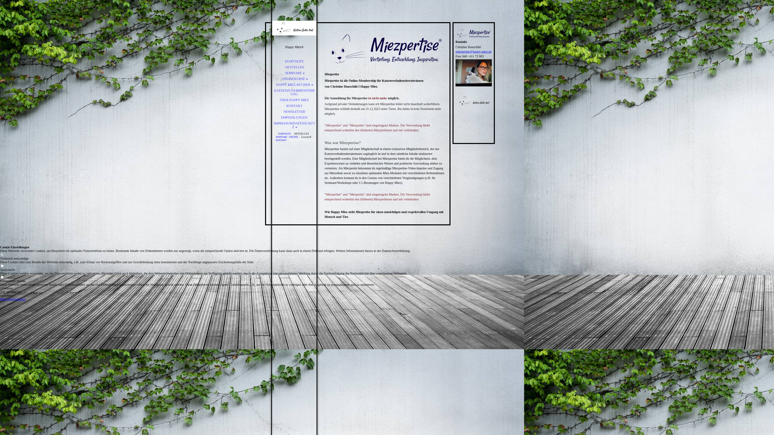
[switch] (2, 255)
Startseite (294, 61)
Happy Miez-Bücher (293, 84)
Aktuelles (294, 67)
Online (293, 137)
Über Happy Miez (294, 100)
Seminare (293, 73)
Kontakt (294, 106)
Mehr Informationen (13, 299)
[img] (294, 28)
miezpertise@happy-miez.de (474, 51)
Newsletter (294, 111)
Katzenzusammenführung (294, 92)
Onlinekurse (293, 79)
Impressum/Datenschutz (294, 125)
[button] (205, 288)
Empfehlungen (294, 117)
